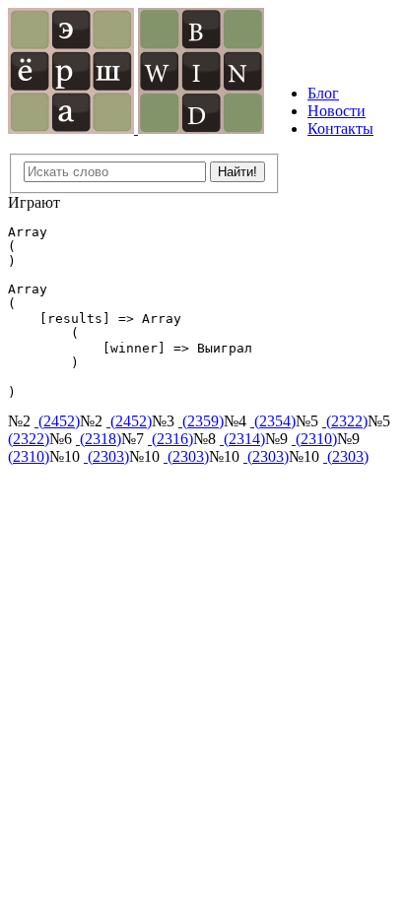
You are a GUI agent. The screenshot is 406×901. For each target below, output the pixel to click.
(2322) (345, 421)
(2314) (242, 438)
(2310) (314, 438)
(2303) (106, 456)
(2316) (170, 438)
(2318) (98, 438)
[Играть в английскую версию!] (201, 128)
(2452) (57, 421)
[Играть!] (73, 128)
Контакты (340, 128)
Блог (323, 93)
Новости (336, 110)
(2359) (201, 421)
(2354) (273, 421)
